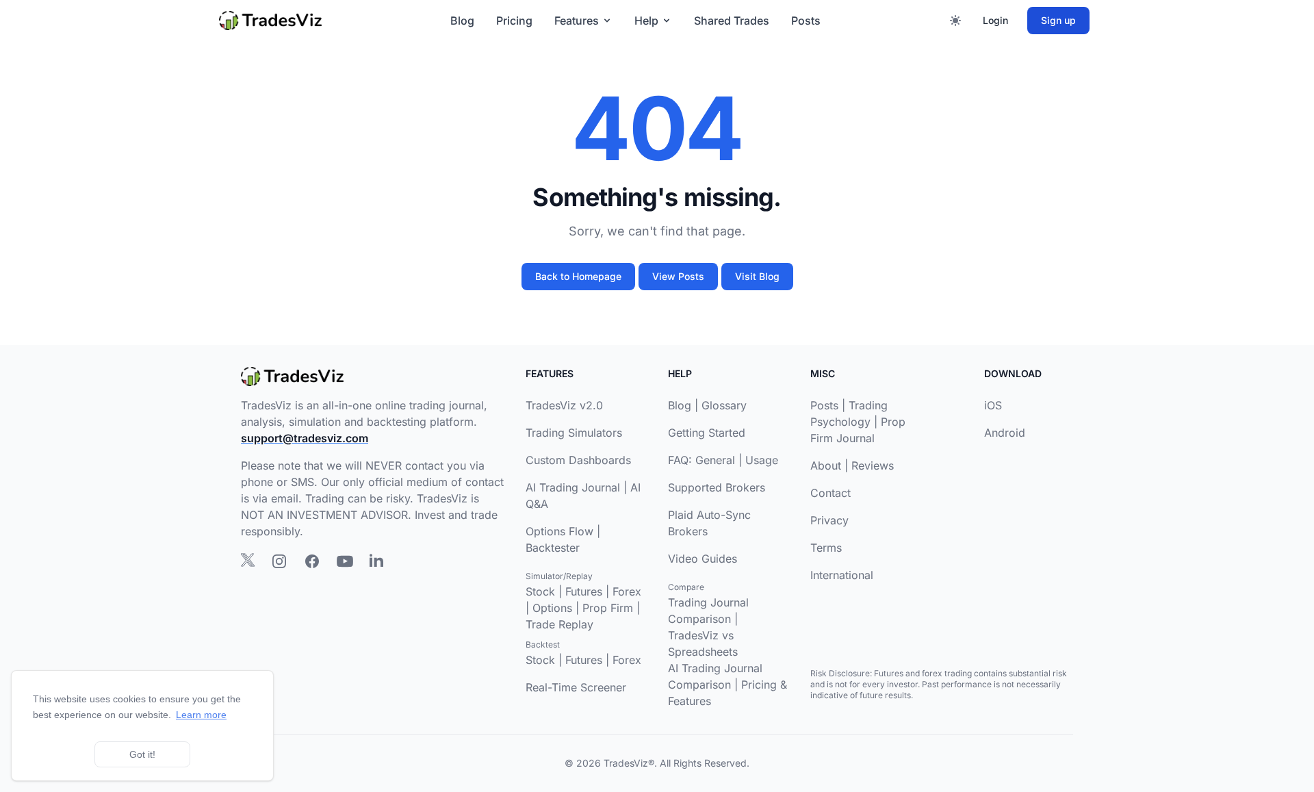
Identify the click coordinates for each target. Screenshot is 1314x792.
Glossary (724, 405)
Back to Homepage (578, 276)
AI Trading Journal (573, 487)
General (715, 460)
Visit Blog (757, 276)
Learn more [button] (201, 714)
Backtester (553, 547)
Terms (826, 547)
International (841, 575)
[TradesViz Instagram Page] (279, 561)
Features (576, 20)
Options (552, 608)
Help (646, 20)
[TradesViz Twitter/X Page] (248, 560)
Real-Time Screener (576, 687)
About (825, 465)
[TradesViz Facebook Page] (312, 561)
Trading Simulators (574, 432)
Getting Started (706, 432)
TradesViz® (629, 763)
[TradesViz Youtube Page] (345, 561)
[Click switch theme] (955, 20)
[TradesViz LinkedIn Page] (376, 560)
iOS (993, 405)
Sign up (1058, 20)
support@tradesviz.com (304, 438)
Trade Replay (559, 624)
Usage (761, 460)
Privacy (829, 520)
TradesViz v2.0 (564, 405)
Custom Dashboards (578, 460)
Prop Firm (607, 608)
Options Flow (559, 531)
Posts (806, 20)
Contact (830, 493)
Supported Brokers (716, 487)
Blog (462, 20)
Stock (540, 591)
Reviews (872, 465)
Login (995, 20)
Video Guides (702, 558)
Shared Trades (731, 20)
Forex (627, 591)
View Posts (678, 276)
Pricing (514, 20)
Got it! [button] (142, 754)
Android (1004, 432)
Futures (583, 591)
